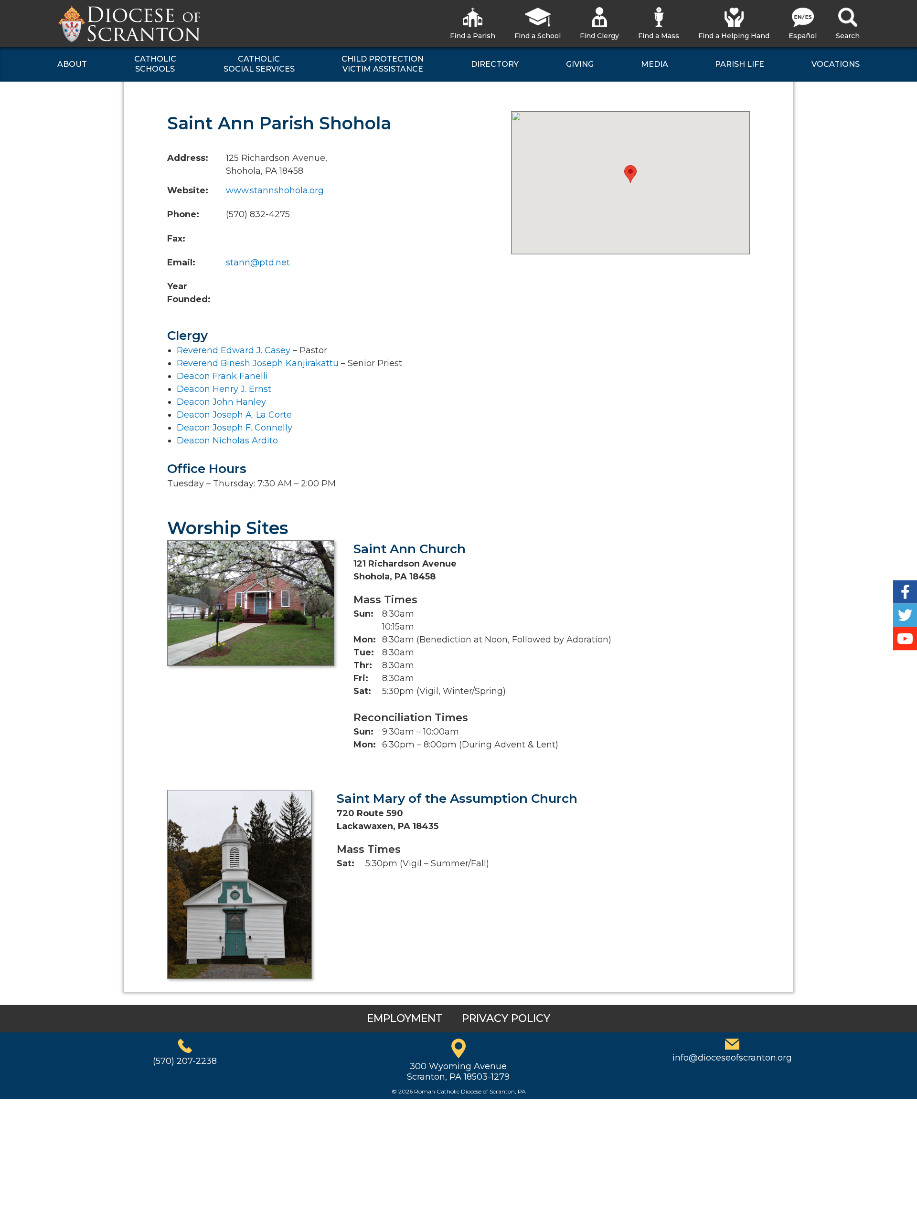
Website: (187, 190)
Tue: (363, 652)
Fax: (176, 238)
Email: (181, 262)
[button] (630, 174)
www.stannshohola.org (275, 190)
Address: (187, 158)
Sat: (362, 691)
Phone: (183, 214)
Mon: (364, 639)
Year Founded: (189, 293)
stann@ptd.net (258, 262)
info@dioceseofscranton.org (732, 1057)
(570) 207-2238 (185, 1061)
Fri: (360, 678)
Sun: (363, 614)
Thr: (362, 665)
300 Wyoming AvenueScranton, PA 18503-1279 (458, 1071)
